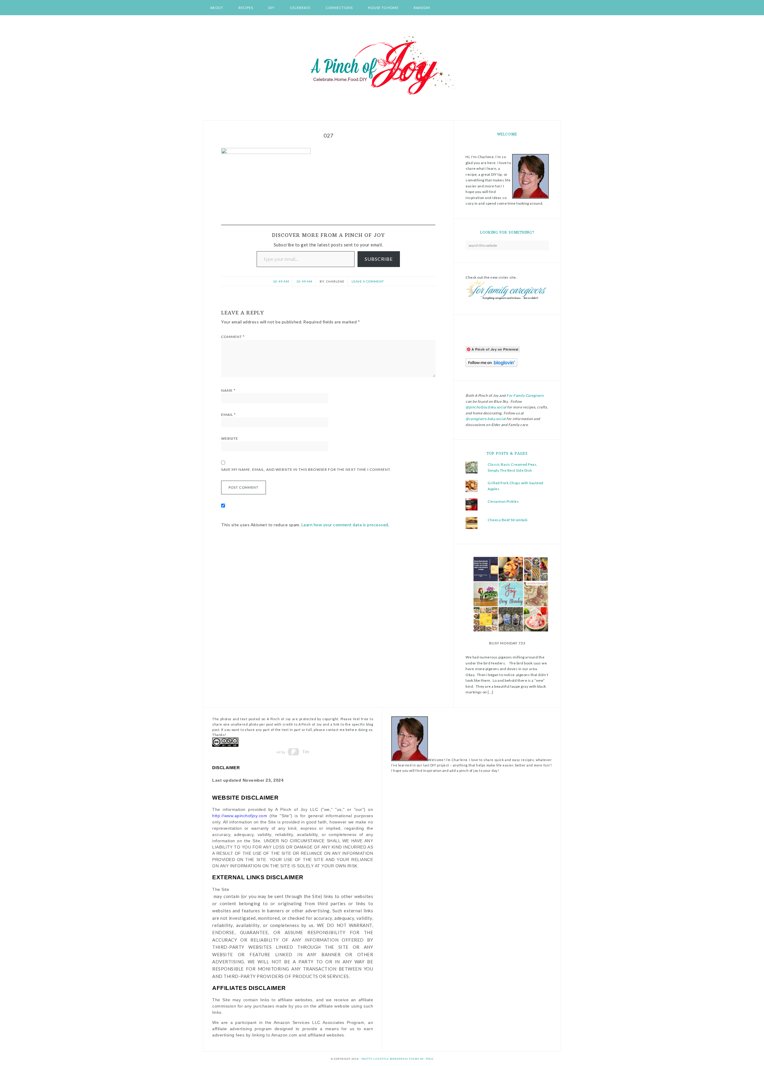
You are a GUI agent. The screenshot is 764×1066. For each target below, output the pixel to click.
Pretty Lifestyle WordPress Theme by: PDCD (397, 1058)
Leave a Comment (368, 281)
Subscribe (379, 259)
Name (228, 390)
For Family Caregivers (525, 395)
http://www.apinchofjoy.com (239, 815)
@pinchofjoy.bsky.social (486, 407)
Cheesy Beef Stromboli (508, 520)
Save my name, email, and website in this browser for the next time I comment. (306, 469)
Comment (233, 336)
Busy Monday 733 (507, 643)
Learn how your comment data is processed (344, 524)
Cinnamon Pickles (503, 501)
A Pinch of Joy (382, 66)
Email (228, 414)
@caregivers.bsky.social (486, 418)
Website (229, 438)
